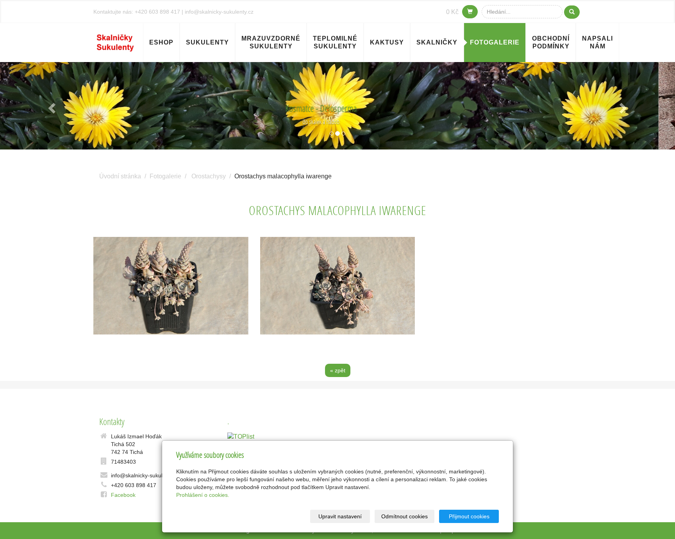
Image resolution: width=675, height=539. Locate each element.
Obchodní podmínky (551, 42)
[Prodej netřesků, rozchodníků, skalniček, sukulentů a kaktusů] (115, 41)
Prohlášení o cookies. (202, 495)
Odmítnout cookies (404, 516)
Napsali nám (597, 42)
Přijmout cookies (469, 516)
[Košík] (470, 11)
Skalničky (436, 42)
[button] (50, 106)
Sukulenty (207, 42)
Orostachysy (208, 176)
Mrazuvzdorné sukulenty (270, 42)
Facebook (123, 495)
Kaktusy (387, 42)
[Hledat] (572, 12)
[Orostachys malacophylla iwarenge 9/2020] (170, 285)
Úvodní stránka (120, 176)
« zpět (337, 370)
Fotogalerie (495, 42)
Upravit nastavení (340, 516)
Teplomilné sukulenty (335, 42)
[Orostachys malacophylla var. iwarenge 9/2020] (337, 285)
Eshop (161, 42)
